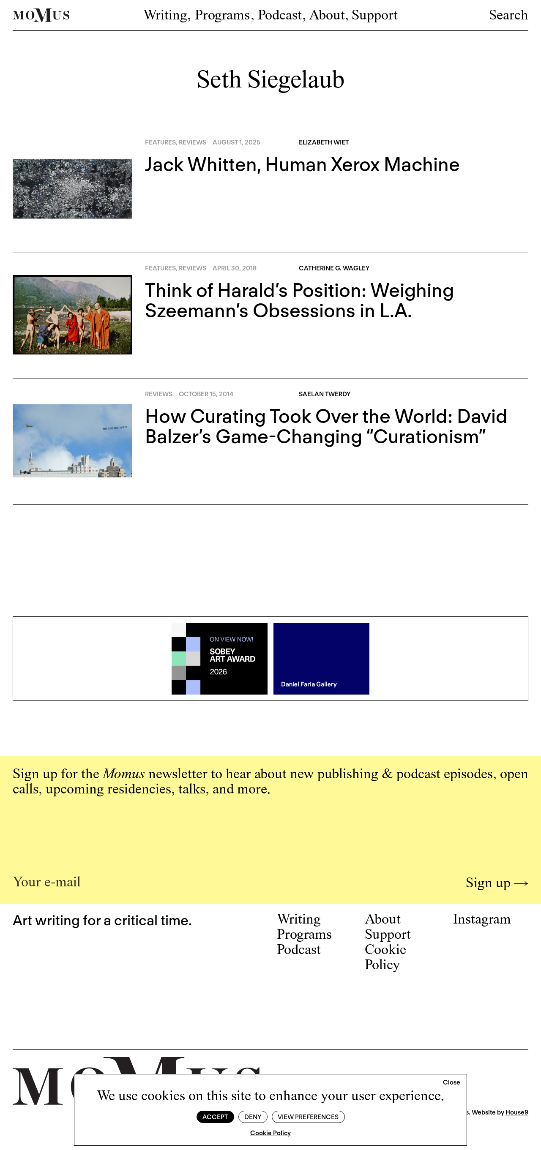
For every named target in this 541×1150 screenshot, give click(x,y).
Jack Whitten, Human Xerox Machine (302, 164)
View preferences (308, 1117)
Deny (252, 1117)
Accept (215, 1117)
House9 (516, 1112)
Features (160, 142)
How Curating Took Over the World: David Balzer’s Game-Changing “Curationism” (326, 426)
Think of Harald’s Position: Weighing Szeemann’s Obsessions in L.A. (299, 300)
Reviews (192, 142)
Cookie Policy (270, 1133)
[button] (452, 1082)
